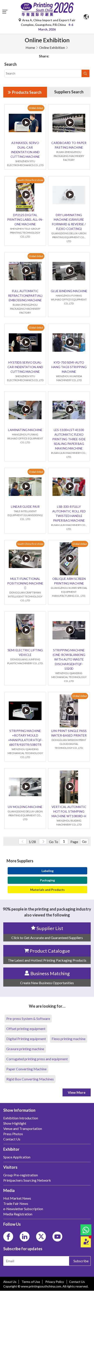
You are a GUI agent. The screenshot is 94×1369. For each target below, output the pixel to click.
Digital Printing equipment (26, 1039)
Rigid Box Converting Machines (30, 1079)
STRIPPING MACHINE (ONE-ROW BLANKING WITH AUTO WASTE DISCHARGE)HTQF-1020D (69, 659)
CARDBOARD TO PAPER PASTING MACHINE (68, 145)
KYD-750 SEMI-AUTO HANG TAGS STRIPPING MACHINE (69, 366)
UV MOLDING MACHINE (25, 807)
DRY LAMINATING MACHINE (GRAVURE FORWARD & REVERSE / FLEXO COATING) (69, 222)
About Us (9, 1282)
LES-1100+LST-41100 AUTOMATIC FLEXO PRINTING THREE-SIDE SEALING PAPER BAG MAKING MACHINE (69, 439)
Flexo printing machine (68, 1039)
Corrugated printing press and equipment (37, 1059)
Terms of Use (31, 1282)
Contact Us (77, 1282)
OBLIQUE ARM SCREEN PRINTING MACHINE (69, 581)
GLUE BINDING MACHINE (69, 291)
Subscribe (81, 1261)
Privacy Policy (54, 1282)
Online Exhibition (52, 47)
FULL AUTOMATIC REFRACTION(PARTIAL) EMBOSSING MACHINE (25, 295)
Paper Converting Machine (26, 1069)
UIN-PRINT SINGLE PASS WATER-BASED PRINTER (69, 733)
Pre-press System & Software (28, 1018)
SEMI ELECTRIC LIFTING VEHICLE (25, 652)
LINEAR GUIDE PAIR (25, 506)
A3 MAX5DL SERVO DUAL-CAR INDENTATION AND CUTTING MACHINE (25, 149)
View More (76, 1092)
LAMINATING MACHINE (25, 430)
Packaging (47, 880)
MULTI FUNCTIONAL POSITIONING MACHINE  (25, 583)
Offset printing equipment (25, 1028)
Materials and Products (47, 889)
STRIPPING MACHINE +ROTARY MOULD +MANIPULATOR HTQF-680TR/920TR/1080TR (25, 737)
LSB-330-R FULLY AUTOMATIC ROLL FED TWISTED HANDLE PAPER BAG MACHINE (69, 513)
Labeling (48, 871)
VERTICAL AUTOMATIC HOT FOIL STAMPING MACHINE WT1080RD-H (69, 811)
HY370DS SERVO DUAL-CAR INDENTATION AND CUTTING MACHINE (25, 366)
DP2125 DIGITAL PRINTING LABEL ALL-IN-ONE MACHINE (25, 219)
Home (30, 47)
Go (84, 841)
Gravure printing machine (25, 1049)
